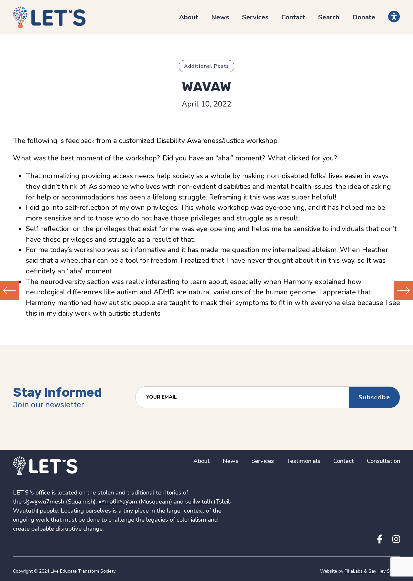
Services (255, 17)
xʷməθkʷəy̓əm (117, 501)
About (188, 17)
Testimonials (303, 461)
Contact (293, 17)
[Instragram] (396, 539)
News (220, 17)
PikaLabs (354, 571)
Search (328, 17)
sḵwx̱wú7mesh (43, 501)
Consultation (383, 461)
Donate (363, 17)
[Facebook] (380, 539)
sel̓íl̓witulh (198, 501)
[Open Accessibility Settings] (394, 17)
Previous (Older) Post (9, 290)
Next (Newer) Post (403, 290)
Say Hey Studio (384, 571)
